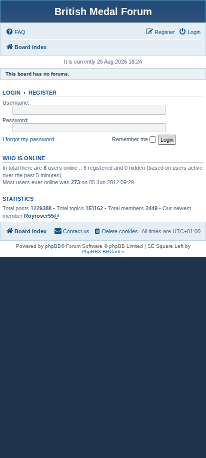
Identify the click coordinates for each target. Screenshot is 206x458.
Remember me (131, 139)
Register (42, 93)
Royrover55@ (42, 216)
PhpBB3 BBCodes (103, 251)
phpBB (53, 246)
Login (11, 93)
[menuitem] (16, 32)
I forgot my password (28, 139)
